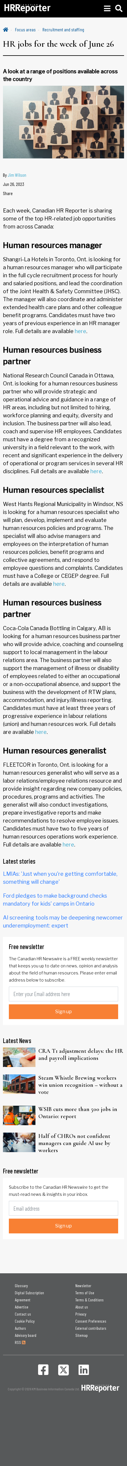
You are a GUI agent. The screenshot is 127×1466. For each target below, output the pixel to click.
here (80, 331)
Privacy (80, 1313)
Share (8, 193)
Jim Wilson (17, 175)
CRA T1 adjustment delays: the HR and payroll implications (80, 1054)
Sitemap (81, 1335)
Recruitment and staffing (63, 29)
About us (81, 1306)
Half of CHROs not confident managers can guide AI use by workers (74, 1143)
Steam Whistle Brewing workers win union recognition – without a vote (80, 1085)
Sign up (63, 1011)
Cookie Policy (25, 1321)
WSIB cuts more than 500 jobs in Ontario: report (77, 1113)
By (14, 175)
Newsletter (83, 1285)
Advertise (21, 1306)
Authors (20, 1328)
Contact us (23, 1313)
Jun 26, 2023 (13, 184)
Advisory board (25, 1335)
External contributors (90, 1328)
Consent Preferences (90, 1321)
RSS (18, 1342)
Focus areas (25, 29)
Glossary (21, 1285)
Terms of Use (84, 1292)
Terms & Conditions (89, 1299)
